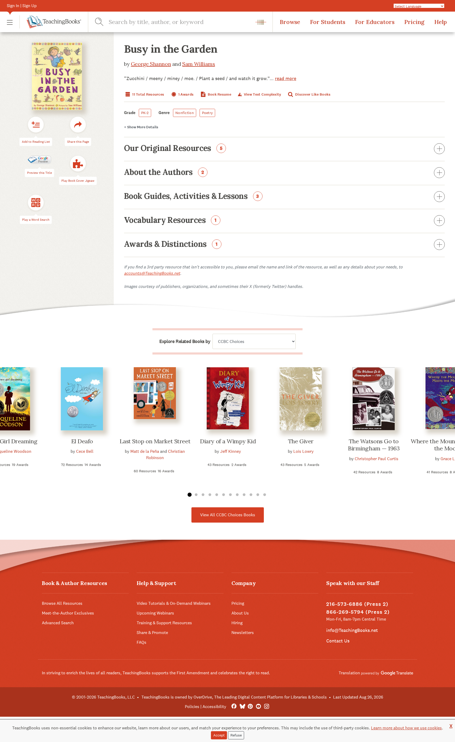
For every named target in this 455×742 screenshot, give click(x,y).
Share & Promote (152, 632)
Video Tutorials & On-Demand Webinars (174, 603)
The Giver (301, 441)
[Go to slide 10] (251, 495)
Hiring (237, 623)
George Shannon (151, 64)
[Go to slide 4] (209, 495)
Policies (192, 706)
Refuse (236, 735)
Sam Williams (198, 64)
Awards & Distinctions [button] (171, 244)
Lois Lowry (303, 451)
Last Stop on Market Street (155, 441)
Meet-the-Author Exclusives (68, 613)
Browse (290, 22)
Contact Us (337, 641)
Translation (350, 673)
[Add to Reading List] (36, 125)
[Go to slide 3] (203, 495)
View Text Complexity (262, 94)
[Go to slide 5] (216, 495)
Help (440, 22)
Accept (219, 735)
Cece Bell (84, 451)
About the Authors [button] (164, 172)
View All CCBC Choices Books (227, 515)
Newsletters (242, 632)
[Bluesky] (242, 706)
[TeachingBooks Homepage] (50, 21)
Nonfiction (184, 112)
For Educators (374, 22)
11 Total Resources (147, 94)
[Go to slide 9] (244, 495)
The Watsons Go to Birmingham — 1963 (374, 445)
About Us (240, 613)
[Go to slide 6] (223, 495)
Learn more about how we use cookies (406, 728)
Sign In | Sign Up (22, 5)
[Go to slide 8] (237, 495)
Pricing (414, 22)
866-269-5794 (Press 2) (358, 612)
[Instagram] (266, 706)
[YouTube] (258, 706)
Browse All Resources (62, 603)
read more (285, 78)
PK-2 (145, 112)
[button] (10, 22)
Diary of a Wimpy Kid (228, 441)
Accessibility (214, 706)
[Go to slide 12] (264, 495)
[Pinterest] (250, 706)
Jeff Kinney (230, 451)
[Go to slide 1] (189, 495)
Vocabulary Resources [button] (170, 220)
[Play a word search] (36, 203)
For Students (327, 22)
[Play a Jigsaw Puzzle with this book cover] (78, 164)
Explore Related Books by (184, 341)
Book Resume (219, 94)
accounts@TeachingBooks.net (152, 273)
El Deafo (82, 441)
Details (141, 127)
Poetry (207, 112)
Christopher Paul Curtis (376, 458)
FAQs (141, 642)
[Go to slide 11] (257, 495)
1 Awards (185, 94)
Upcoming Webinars (155, 613)
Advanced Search (58, 623)
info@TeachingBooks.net (352, 630)
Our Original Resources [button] (173, 148)
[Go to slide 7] (230, 495)
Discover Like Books (312, 94)
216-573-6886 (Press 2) (357, 604)
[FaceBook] (234, 706)
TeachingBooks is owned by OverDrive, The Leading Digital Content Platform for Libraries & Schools (234, 697)
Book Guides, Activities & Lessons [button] (191, 196)
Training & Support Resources (164, 623)
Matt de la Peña (144, 451)
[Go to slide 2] (196, 495)
